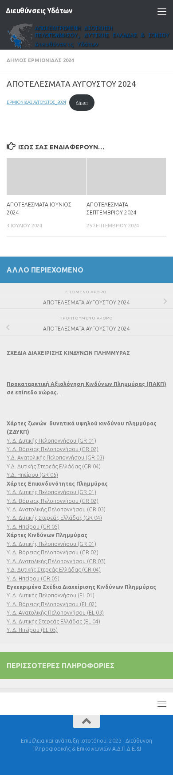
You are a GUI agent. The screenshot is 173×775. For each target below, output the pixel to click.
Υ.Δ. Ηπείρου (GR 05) (32, 475)
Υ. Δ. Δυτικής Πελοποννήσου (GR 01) (51, 441)
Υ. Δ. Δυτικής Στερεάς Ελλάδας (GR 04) (54, 518)
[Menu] (162, 11)
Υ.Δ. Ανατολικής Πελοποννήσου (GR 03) (55, 457)
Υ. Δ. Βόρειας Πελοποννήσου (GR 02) (52, 449)
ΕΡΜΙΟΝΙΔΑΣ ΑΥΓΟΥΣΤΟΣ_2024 (36, 102)
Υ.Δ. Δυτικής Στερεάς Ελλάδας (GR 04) (54, 466)
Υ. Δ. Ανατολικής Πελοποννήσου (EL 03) (55, 612)
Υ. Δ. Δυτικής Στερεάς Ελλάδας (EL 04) (53, 621)
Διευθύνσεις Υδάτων (39, 11)
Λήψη (82, 102)
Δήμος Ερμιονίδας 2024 (40, 60)
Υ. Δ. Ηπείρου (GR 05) (33, 527)
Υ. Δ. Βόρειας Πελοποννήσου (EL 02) (52, 604)
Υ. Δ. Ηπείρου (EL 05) (32, 630)
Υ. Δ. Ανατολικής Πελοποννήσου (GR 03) (56, 509)
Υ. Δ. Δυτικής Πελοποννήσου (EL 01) (50, 595)
